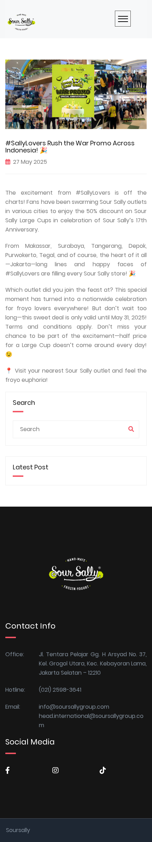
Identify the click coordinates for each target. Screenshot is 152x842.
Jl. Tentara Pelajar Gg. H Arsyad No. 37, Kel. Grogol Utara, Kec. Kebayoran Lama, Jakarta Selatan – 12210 (93, 663)
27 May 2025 (30, 162)
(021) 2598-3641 (60, 690)
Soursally (18, 830)
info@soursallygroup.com (74, 707)
